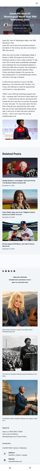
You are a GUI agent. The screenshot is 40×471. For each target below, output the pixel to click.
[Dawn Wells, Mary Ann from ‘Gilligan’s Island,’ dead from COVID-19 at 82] (20, 199)
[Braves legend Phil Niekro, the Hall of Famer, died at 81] (20, 231)
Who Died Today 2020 (19, 28)
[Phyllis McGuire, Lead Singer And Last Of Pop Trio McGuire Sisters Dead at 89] (20, 168)
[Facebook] (3, 271)
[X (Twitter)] (6, 271)
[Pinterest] (11, 271)
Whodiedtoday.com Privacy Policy (20, 280)
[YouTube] (14, 271)
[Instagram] (8, 271)
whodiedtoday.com (15, 461)
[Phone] (30, 467)
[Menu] (37, 3)
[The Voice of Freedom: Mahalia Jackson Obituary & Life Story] (20, 353)
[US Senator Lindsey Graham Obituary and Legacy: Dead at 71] (20, 397)
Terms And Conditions (20, 277)
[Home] (10, 467)
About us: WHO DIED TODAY (20, 282)
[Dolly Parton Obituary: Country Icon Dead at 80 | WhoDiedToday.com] (20, 308)
